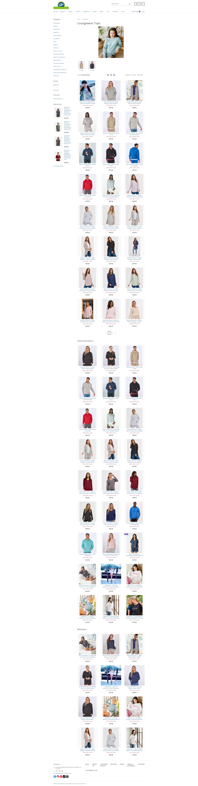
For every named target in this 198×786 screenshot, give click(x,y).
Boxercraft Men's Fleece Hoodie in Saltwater (87, 554)
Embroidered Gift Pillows (59, 72)
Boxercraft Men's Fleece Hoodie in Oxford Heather (134, 133)
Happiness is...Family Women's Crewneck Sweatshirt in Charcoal (134, 617)
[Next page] (115, 333)
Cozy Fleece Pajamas (58, 63)
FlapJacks (55, 44)
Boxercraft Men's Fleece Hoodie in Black (111, 165)
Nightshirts (56, 32)
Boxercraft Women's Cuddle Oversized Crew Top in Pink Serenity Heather (87, 321)
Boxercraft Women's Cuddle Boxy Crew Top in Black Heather (110, 367)
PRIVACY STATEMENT (131, 765)
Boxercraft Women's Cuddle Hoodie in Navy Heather (134, 687)
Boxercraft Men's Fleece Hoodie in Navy (87, 165)
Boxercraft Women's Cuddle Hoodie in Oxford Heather (111, 102)
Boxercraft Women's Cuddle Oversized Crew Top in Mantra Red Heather (134, 493)
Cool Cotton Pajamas (58, 54)
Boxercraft (56, 85)
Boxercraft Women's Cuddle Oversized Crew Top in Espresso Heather (87, 290)
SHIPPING (141, 764)
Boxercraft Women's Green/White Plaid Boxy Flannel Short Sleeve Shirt (67, 125)
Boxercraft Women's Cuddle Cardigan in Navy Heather (134, 258)
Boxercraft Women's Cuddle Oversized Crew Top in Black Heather (87, 524)
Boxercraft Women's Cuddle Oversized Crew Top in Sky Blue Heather (87, 228)
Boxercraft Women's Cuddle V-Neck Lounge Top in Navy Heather (111, 524)
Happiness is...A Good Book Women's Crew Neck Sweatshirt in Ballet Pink (134, 587)
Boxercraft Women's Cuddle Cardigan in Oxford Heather (134, 227)
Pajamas (55, 26)
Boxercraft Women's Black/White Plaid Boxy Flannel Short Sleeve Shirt (67, 139)
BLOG (87, 764)
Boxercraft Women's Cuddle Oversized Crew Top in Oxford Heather (111, 228)
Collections (56, 48)
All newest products (58, 166)
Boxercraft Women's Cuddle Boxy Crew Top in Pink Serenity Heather (110, 555)
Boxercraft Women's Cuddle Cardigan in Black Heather (111, 258)
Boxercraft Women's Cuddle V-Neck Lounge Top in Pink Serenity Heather (111, 321)
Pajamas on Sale (57, 51)
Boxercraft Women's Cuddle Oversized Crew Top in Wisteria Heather (134, 197)
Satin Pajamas (57, 60)
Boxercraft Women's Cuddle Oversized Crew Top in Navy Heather (111, 290)
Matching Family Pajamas (60, 69)
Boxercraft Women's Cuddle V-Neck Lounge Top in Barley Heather (134, 321)
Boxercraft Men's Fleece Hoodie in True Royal (134, 165)
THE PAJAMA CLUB (91, 770)
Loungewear (56, 38)
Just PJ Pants (56, 29)
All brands (56, 90)
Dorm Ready (56, 23)
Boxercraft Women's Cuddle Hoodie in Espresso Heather (87, 133)
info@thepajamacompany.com (63, 773)
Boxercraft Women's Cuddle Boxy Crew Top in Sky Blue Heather (110, 196)
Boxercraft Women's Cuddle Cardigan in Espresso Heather (87, 258)
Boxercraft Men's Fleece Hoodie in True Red (87, 196)
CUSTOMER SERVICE (104, 765)
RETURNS (114, 764)
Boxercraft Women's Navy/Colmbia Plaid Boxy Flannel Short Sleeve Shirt (67, 111)
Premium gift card (58, 98)
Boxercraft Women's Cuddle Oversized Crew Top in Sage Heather (134, 290)
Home (78, 19)
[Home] (61, 5)
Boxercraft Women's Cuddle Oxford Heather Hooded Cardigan (134, 103)
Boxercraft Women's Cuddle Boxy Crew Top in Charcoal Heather (87, 586)
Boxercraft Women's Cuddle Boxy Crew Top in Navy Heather (110, 656)
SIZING (122, 764)
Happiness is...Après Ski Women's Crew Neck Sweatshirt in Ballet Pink (111, 587)
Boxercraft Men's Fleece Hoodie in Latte (111, 133)
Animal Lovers (57, 66)
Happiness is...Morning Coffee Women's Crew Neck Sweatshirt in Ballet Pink (111, 618)
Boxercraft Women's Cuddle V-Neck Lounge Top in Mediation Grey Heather (111, 493)
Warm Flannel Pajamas (59, 57)
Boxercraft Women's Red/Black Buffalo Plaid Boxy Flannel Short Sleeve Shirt (67, 154)
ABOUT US (94, 765)
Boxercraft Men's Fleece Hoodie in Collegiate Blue (134, 523)
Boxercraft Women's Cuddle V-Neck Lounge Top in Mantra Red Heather (87, 493)
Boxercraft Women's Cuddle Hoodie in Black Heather (87, 367)
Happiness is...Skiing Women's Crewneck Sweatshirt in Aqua (87, 102)
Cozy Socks (56, 75)
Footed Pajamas (57, 35)
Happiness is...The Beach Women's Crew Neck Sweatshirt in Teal (87, 618)
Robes (55, 41)
